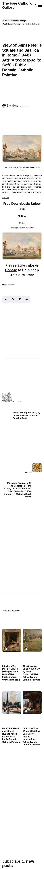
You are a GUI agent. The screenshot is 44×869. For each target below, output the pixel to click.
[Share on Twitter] (5, 299)
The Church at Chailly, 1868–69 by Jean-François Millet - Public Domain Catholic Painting (31, 673)
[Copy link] (26, 299)
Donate (21, 167)
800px (22, 223)
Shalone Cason (12, 105)
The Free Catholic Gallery (17, 5)
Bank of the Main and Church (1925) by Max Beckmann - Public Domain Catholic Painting (11, 735)
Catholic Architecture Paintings (14, 21)
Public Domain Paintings (12, 24)
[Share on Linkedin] (19, 299)
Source (5, 197)
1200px (22, 216)
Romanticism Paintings (31, 24)
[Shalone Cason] (4, 106)
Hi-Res (22, 209)
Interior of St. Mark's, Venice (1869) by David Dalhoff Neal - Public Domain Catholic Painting (11, 673)
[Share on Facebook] (12, 299)
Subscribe (13, 167)
